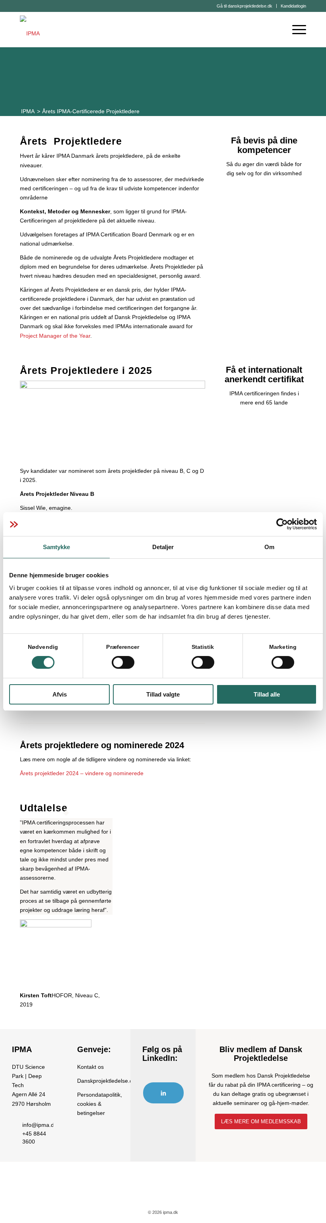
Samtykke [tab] (56, 547)
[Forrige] (38, 906)
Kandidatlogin (293, 6)
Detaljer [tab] (163, 547)
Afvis (59, 694)
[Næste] (187, 906)
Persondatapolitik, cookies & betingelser (99, 1103)
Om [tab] (269, 547)
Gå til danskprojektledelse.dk (244, 6)
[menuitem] (245, 6)
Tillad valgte (163, 694)
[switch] (123, 662)
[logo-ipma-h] (30, 29)
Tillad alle (267, 694)
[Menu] (295, 29)
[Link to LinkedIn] (163, 1092)
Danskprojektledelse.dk (106, 1081)
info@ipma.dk (39, 1125)
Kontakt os (90, 1067)
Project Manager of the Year (55, 336)
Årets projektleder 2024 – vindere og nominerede (82, 773)
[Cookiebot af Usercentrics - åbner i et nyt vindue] (282, 524)
